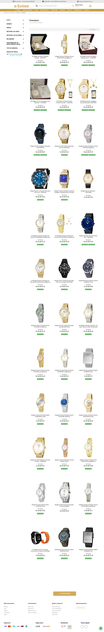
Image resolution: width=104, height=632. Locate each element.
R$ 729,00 (19, 55)
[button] (14, 19)
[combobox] (51, 6)
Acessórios (13, 12)
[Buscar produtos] (37, 6)
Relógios (18, 12)
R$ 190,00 (12, 55)
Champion (23, 12)
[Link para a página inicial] (6, 12)
